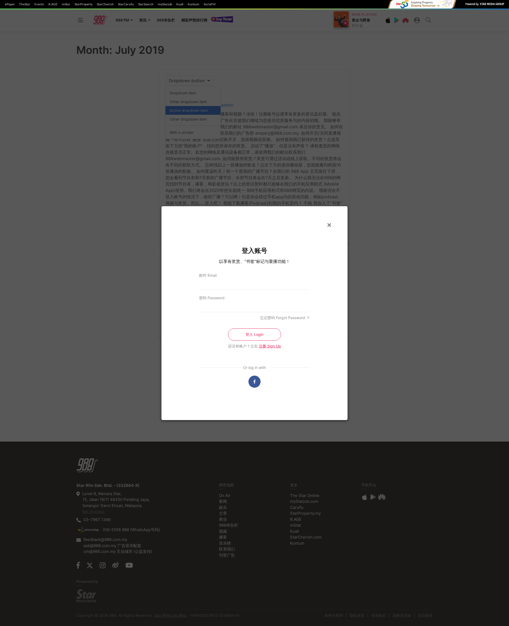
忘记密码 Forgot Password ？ (285, 317)
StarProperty (83, 4)
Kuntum (193, 4)
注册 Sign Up (270, 346)
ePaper (10, 4)
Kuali (179, 4)
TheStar (24, 4)
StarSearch (145, 4)
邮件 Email (208, 275)
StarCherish (105, 4)
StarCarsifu (126, 4)
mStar (66, 4)
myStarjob (165, 4)
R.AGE (53, 4)
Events (39, 4)
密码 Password (212, 298)
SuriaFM (210, 4)
